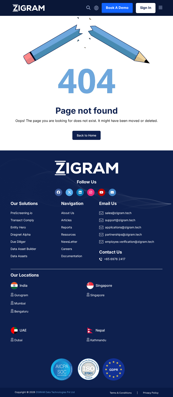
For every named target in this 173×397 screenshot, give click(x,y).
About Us (67, 213)
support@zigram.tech (120, 220)
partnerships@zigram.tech (123, 234)
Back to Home (86, 135)
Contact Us (110, 252)
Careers (66, 249)
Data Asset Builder (23, 249)
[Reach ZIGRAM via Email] (112, 192)
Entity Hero (18, 227)
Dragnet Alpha (21, 234)
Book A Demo (117, 7)
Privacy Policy (150, 392)
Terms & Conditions (121, 392)
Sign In (145, 7)
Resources (68, 234)
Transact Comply (22, 220)
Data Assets (19, 256)
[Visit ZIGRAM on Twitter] (70, 192)
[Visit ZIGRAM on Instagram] (91, 192)
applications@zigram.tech (123, 227)
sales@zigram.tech (118, 213)
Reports (66, 227)
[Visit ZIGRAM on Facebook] (59, 192)
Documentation (71, 256)
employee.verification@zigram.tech (129, 241)
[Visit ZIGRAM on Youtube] (102, 192)
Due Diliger (18, 241)
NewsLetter (69, 241)
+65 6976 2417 (114, 259)
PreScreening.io (21, 213)
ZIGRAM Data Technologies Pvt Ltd (55, 392)
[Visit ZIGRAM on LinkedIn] (80, 192)
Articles (66, 220)
